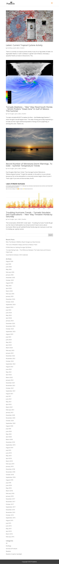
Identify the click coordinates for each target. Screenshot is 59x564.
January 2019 (9, 466)
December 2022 (10, 356)
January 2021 (9, 412)
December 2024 (10, 299)
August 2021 (9, 393)
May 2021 (8, 402)
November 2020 (10, 418)
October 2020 (10, 420)
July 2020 (8, 429)
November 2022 (10, 358)
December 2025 (10, 277)
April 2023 (9, 345)
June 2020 (9, 431)
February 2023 (10, 350)
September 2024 (10, 304)
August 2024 (9, 307)
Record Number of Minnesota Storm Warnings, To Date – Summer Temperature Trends (29, 164)
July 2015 (8, 523)
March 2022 (9, 377)
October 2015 (10, 515)
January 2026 (9, 275)
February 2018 (10, 493)
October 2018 (10, 474)
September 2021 (10, 391)
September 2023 (10, 331)
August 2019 (9, 447)
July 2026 (8, 264)
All (6, 543)
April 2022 (9, 375)
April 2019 (9, 458)
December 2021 (10, 383)
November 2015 (10, 512)
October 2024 (10, 302)
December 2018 (10, 469)
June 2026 (9, 267)
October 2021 (10, 388)
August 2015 (9, 520)
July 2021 (8, 396)
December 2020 (10, 415)
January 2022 (9, 380)
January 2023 (9, 353)
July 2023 (8, 337)
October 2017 (10, 504)
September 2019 (10, 445)
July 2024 (8, 310)
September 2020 (10, 423)
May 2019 (8, 456)
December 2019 (10, 442)
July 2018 (8, 483)
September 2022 (10, 364)
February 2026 (10, 272)
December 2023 (10, 323)
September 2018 (10, 477)
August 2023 (9, 334)
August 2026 (9, 261)
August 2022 (9, 366)
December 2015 (10, 510)
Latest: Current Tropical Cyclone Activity (24, 45)
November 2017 (10, 501)
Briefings (8, 546)
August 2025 (9, 283)
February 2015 (10, 537)
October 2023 (10, 329)
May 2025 (8, 286)
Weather (22, 48)
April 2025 (9, 288)
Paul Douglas (10, 113)
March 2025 (9, 291)
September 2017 (10, 507)
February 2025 (10, 294)
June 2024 (9, 313)
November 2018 (10, 472)
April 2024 (9, 318)
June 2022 (9, 369)
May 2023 (8, 342)
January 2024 (9, 321)
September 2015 (10, 518)
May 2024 (8, 315)
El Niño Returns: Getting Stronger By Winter (18, 247)
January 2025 (9, 296)
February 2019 (10, 464)
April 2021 (9, 404)
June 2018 (9, 485)
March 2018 (9, 491)
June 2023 (9, 340)
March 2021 (9, 407)
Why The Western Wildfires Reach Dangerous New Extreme (23, 242)
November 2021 (10, 385)
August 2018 (9, 480)
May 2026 (8, 269)
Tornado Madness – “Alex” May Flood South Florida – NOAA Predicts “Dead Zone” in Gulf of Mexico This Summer (29, 109)
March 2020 (9, 439)
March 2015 (9, 534)
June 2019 (9, 453)
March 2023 (9, 348)
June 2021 (9, 399)
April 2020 (9, 437)
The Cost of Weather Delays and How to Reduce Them (21, 245)
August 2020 (9, 426)
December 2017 (10, 499)
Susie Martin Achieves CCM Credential (17, 255)
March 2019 (9, 461)
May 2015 (8, 528)
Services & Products (11, 548)
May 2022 (8, 372)
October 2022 (10, 361)
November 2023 (10, 326)
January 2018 (9, 496)
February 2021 (10, 410)
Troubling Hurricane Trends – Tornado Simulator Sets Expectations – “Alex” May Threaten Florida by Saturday (29, 214)
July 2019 (8, 450)
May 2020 (8, 434)
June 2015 (9, 526)
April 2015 (9, 531)
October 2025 (10, 280)
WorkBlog (9, 48)
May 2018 (8, 488)
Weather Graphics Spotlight (14, 554)
